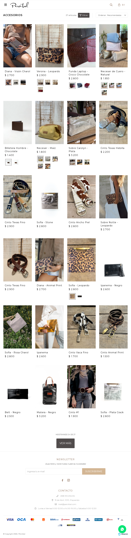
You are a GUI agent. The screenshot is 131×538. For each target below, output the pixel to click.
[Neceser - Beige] (48, 159)
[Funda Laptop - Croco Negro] (80, 85)
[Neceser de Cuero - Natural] (113, 45)
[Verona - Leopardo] (49, 45)
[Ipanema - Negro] (113, 259)
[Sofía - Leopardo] (81, 259)
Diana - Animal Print (49, 285)
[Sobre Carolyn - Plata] (81, 122)
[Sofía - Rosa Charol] (17, 327)
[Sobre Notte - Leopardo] (113, 196)
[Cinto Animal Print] (113, 327)
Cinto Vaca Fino (78, 352)
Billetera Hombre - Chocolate (16, 150)
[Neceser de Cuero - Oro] (104, 93)
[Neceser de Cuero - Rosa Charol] (111, 85)
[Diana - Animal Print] (49, 259)
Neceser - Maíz (46, 148)
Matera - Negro (46, 412)
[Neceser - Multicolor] (55, 159)
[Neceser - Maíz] (49, 122)
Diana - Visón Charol (17, 71)
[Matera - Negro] (49, 386)
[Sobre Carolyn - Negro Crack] (80, 162)
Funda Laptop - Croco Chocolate (79, 73)
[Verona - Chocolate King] (48, 82)
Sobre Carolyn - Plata (78, 150)
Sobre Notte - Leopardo (109, 224)
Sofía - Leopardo (79, 285)
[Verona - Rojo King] (40, 89)
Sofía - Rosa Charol (17, 352)
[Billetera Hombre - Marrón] (16, 162)
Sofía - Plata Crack (112, 412)
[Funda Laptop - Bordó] (87, 85)
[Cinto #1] (81, 386)
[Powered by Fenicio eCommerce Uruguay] (123, 534)
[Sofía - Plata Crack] (113, 386)
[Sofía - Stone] (49, 196)
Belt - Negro (13, 412)
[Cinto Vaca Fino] (81, 327)
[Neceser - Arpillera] (48, 166)
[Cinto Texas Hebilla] (113, 122)
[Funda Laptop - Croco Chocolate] (81, 45)
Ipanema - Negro (111, 285)
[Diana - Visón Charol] (17, 45)
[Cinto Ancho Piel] (81, 196)
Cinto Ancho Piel (79, 222)
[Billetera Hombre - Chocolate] (17, 122)
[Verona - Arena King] (55, 82)
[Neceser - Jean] (40, 166)
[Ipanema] (49, 327)
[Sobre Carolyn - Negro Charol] (87, 162)
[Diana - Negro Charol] (16, 82)
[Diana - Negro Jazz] (23, 82)
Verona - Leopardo (48, 71)
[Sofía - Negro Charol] (80, 296)
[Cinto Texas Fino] (17, 196)
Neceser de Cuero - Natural (113, 73)
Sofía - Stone (45, 222)
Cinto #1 (74, 412)
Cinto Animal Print (112, 352)
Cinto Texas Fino (15, 222)
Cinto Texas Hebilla (112, 148)
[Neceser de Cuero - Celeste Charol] (119, 85)
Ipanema (42, 352)
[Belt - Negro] (17, 386)
